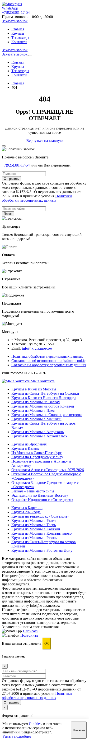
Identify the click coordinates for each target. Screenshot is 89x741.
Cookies (35, 724)
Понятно (79, 730)
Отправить (11, 179)
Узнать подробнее (16, 736)
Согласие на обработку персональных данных (48, 365)
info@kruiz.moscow (37, 348)
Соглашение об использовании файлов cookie (48, 361)
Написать (30, 631)
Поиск (8, 214)
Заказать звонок (15, 21)
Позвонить (29, 635)
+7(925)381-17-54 (16, 165)
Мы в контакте (42, 381)
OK (46, 643)
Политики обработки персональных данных (37, 198)
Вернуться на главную (44, 141)
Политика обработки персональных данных (47, 356)
